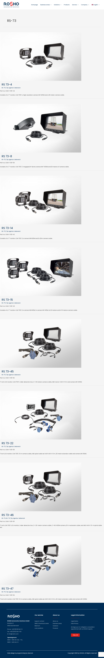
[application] (50, 5)
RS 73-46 (8, 515)
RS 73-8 (7, 156)
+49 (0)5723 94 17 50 (15, 631)
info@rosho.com (14, 634)
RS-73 (3, 88)
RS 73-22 (7, 443)
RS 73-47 (7, 589)
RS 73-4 (7, 84)
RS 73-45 (8, 371)
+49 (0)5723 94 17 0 (17, 629)
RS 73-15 (7, 300)
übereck (30, 653)
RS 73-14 (7, 228)
